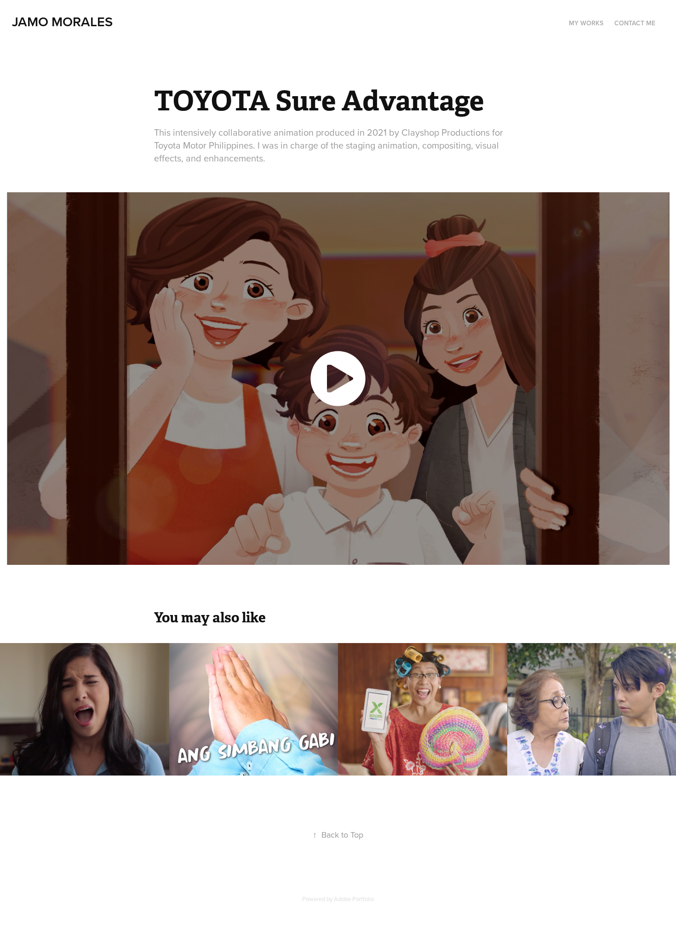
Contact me (634, 23)
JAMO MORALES (62, 21)
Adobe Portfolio (354, 899)
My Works (586, 23)
